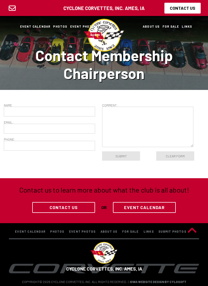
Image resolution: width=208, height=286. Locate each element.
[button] (192, 230)
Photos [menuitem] (60, 26)
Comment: (110, 105)
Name (8, 105)
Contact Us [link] (64, 207)
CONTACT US (182, 8)
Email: (9, 122)
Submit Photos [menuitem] (104, 35)
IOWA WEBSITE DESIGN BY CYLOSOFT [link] (158, 281)
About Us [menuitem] (151, 26)
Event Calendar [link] (144, 207)
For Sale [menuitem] (170, 26)
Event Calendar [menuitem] (35, 26)
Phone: (9, 139)
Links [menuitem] (187, 26)
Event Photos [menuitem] (83, 26)
